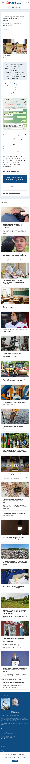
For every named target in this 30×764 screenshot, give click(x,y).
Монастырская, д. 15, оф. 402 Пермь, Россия (7, 738)
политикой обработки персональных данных (16, 756)
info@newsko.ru (4, 742)
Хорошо (15, 760)
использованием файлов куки (11, 756)
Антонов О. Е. (12, 736)
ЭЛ (5, 722)
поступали (6, 143)
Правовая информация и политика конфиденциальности (13, 726)
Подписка (3, 751)
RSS (2, 750)
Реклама (3, 749)
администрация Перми (14, 193)
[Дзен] (9, 7)
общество (5, 193)
